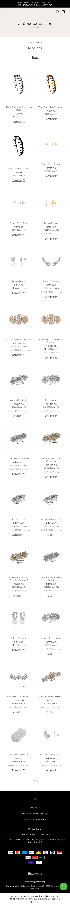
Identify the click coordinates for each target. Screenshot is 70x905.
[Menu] (7, 12)
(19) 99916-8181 (35, 829)
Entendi (35, 902)
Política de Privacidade (35, 819)
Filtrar (35, 57)
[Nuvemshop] (35, 882)
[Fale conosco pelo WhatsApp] (63, 886)
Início (30, 42)
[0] (62, 12)
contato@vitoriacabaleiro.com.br (35, 834)
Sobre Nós (35, 807)
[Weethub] (35, 874)
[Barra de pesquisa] (57, 12)
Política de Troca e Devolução (35, 813)
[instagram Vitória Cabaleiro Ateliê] (35, 799)
